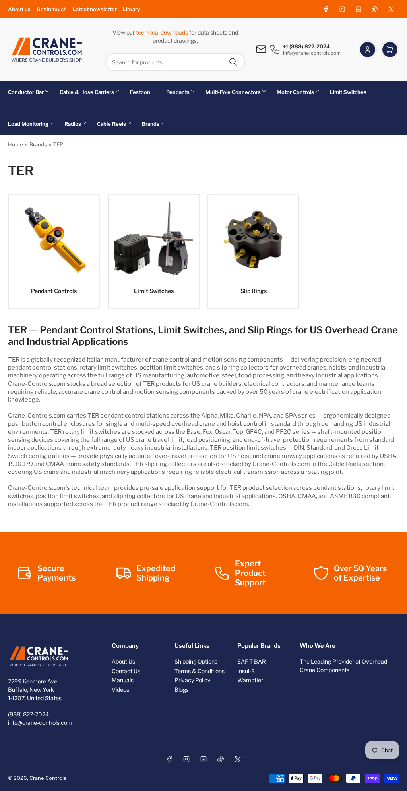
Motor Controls (295, 92)
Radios (72, 124)
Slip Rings (253, 290)
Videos (120, 689)
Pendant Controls (54, 290)
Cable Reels (111, 124)
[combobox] (175, 62)
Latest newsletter (95, 9)
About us (19, 9)
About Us (123, 661)
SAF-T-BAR (251, 661)
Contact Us (126, 671)
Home (15, 144)
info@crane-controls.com (40, 722)
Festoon (140, 92)
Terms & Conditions (199, 671)
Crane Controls (47, 778)
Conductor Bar (26, 92)
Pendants (178, 92)
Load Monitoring (28, 124)
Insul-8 (246, 671)
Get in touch (52, 9)
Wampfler (250, 680)
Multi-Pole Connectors (233, 92)
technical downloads (162, 32)
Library (131, 9)
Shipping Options (195, 661)
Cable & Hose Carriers (87, 92)
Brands (150, 124)
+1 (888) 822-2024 (306, 46)
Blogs (181, 689)
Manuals (123, 680)
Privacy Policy (192, 680)
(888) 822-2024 (28, 714)
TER (58, 144)
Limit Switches (348, 92)
